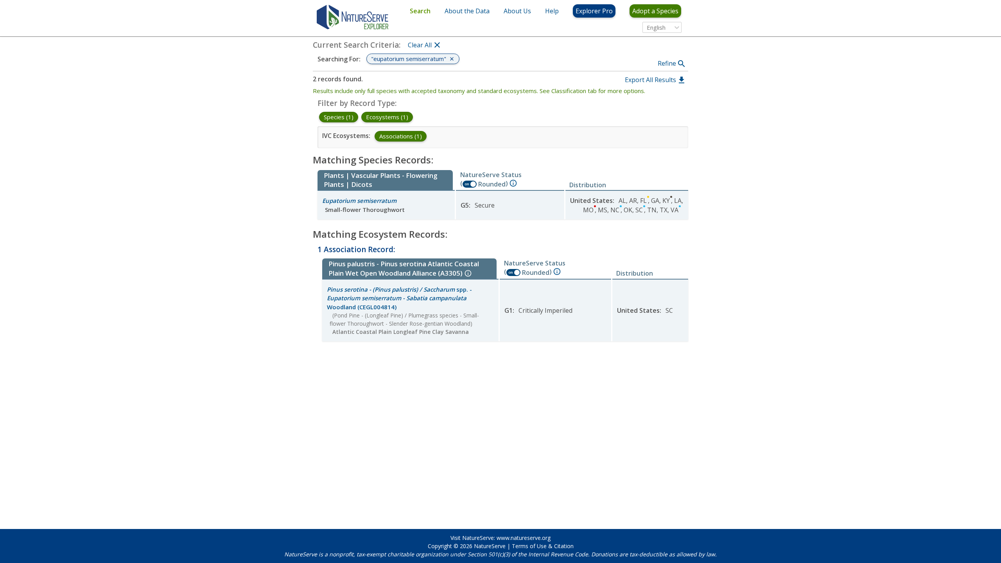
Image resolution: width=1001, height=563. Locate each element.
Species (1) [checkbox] (338, 117)
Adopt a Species (655, 11)
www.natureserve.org (524, 537)
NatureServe (490, 546)
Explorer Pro (594, 11)
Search (420, 11)
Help (552, 11)
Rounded (492, 184)
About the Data (467, 11)
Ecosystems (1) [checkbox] (387, 117)
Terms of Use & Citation (543, 546)
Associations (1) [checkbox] (400, 136)
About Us (517, 11)
